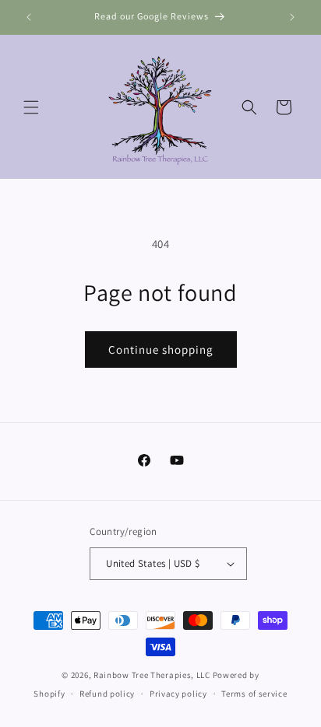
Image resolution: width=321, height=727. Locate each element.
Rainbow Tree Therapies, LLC (151, 674)
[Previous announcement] (29, 17)
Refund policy (107, 693)
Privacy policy (178, 693)
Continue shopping (160, 349)
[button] (31, 107)
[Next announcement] (292, 17)
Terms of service (254, 693)
